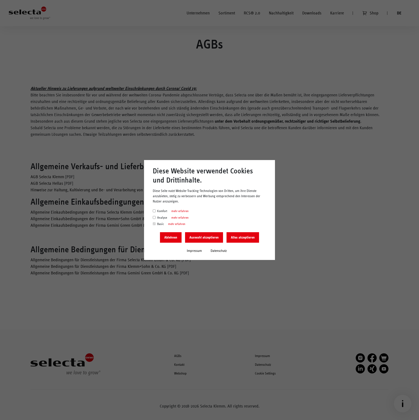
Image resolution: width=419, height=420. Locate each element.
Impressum (194, 251)
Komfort (162, 211)
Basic (160, 224)
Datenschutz (219, 251)
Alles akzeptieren (243, 237)
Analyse (162, 217)
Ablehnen (170, 237)
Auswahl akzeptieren (204, 237)
